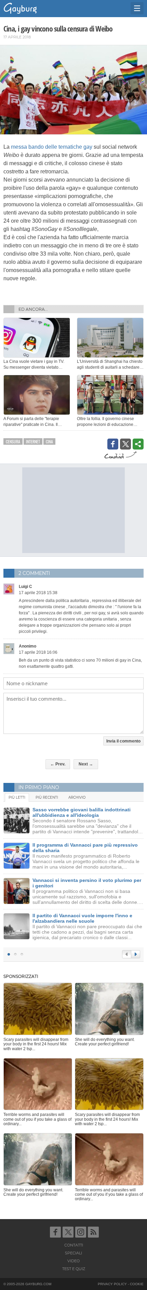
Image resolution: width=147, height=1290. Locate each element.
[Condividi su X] (125, 444)
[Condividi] (138, 444)
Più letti (17, 797)
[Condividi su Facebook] (112, 444)
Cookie (137, 1284)
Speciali (73, 1253)
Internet (33, 441)
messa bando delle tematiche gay (51, 147)
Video (73, 1260)
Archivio (76, 797)
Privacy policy (112, 1284)
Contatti (73, 1245)
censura (13, 441)
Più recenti (47, 797)
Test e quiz (73, 1268)
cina (49, 441)
